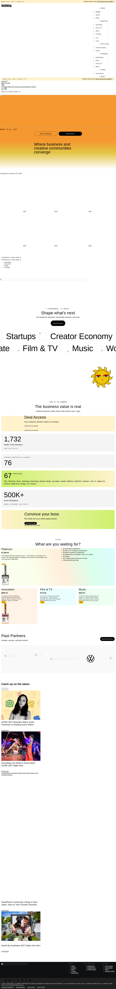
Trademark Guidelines (7, 987)
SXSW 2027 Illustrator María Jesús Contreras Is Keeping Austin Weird (17, 723)
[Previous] (3, 689)
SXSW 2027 (5, 730)
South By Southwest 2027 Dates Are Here (20, 945)
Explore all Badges (46, 133)
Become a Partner (107, 639)
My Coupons (16, 87)
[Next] (6, 689)
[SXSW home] (6, 6)
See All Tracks (58, 323)
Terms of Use (31, 987)
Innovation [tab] (8, 262)
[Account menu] (3, 85)
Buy (2, 83)
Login (3, 81)
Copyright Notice (20, 987)
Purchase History (6, 87)
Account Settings (25, 87)
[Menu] (5, 89)
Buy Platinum (70, 133)
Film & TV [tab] (8, 264)
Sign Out (33, 87)
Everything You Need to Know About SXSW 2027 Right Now (18, 764)
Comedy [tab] (7, 267)
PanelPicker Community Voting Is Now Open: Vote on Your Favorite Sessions (19, 903)
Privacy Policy (41, 987)
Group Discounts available (105, 1)
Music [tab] (6, 265)
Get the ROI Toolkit (31, 523)
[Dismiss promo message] (114, 1)
